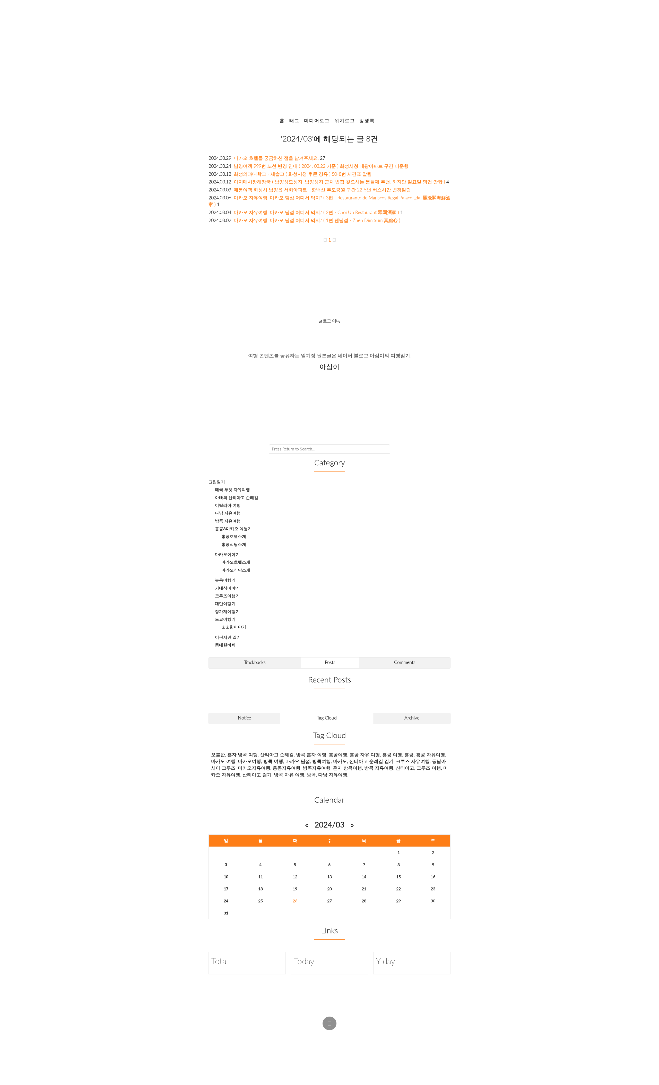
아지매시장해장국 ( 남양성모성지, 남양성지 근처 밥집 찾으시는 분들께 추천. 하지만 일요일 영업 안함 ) (339, 182)
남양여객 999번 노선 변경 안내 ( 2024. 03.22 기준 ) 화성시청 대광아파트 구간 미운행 (321, 166)
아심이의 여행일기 (327, 55)
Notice (244, 718)
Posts (330, 662)
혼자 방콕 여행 (242, 755)
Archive (411, 718)
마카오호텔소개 (235, 562)
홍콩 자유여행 (430, 755)
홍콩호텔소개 (233, 537)
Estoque (368, 1045)
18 (260, 889)
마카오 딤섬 (297, 761)
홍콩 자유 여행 (365, 755)
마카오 (340, 761)
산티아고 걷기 (257, 775)
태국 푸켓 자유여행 (232, 490)
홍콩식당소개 (233, 544)
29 (398, 901)
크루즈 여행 (429, 768)
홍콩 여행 (392, 755)
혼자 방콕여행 (347, 768)
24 (226, 901)
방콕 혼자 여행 (311, 755)
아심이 (289, 1045)
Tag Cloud (327, 718)
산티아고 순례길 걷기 (371, 761)
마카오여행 (249, 761)
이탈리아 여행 (228, 505)
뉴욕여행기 (225, 580)
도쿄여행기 (225, 619)
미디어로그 (317, 121)
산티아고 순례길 (277, 755)
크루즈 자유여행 (413, 761)
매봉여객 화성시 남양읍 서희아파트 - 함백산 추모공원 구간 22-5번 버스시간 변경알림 (322, 190)
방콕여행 (321, 761)
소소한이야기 (233, 627)
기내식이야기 (227, 588)
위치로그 (344, 121)
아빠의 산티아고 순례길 (236, 498)
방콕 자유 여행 (289, 775)
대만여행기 (225, 604)
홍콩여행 (338, 755)
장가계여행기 (227, 612)
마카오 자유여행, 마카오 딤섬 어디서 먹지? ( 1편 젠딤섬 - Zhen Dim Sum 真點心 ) (317, 220)
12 (295, 877)
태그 (294, 121)
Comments (404, 662)
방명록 (367, 121)
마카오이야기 (227, 555)
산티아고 (405, 768)
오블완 (218, 755)
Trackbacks (255, 662)
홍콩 (409, 755)
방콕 (311, 775)
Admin (320, 1035)
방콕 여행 (273, 761)
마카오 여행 (223, 761)
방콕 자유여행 (228, 521)
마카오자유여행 (254, 768)
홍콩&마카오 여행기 (233, 529)
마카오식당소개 (235, 570)
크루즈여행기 (227, 596)
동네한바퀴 (225, 645)
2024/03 (329, 825)
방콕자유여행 (317, 768)
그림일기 (217, 482)
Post (341, 1035)
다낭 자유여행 (228, 513)
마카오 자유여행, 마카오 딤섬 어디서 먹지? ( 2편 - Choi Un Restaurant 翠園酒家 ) (316, 212)
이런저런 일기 (228, 637)
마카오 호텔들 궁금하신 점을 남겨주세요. (276, 158)
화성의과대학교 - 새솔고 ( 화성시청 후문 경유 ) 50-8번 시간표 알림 (303, 174)
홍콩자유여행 (286, 768)
